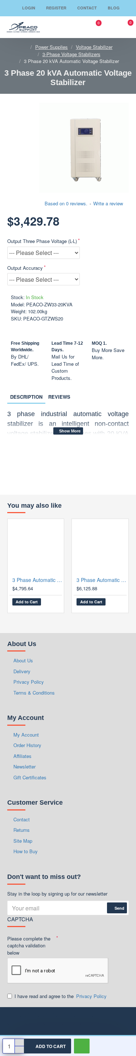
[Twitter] (104, 1020)
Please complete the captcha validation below (28, 945)
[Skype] (122, 1020)
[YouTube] (68, 1020)
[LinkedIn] (32, 1020)
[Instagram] (50, 1020)
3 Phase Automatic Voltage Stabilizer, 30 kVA (37, 580)
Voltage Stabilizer (94, 46)
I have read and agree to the (61, 996)
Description (26, 396)
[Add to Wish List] (50, 603)
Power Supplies (51, 46)
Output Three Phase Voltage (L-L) (42, 241)
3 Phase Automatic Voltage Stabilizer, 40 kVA (101, 580)
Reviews (59, 396)
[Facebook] (14, 1020)
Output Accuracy (25, 267)
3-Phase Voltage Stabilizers (71, 54)
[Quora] (86, 1020)
